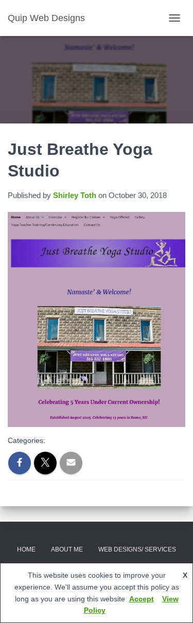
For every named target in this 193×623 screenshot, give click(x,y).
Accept (141, 599)
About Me (67, 549)
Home (26, 549)
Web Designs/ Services (137, 549)
